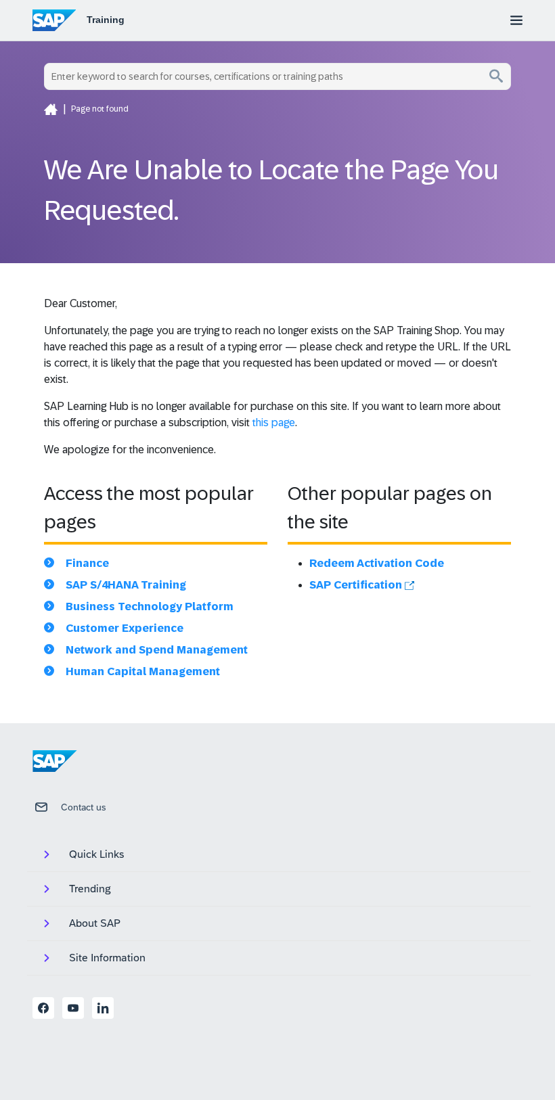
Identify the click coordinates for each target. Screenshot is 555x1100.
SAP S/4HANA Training (126, 585)
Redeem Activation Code (376, 563)
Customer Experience (124, 628)
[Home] (51, 109)
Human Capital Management (143, 671)
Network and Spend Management (157, 650)
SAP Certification (357, 585)
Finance (87, 563)
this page (273, 422)
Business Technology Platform (150, 606)
